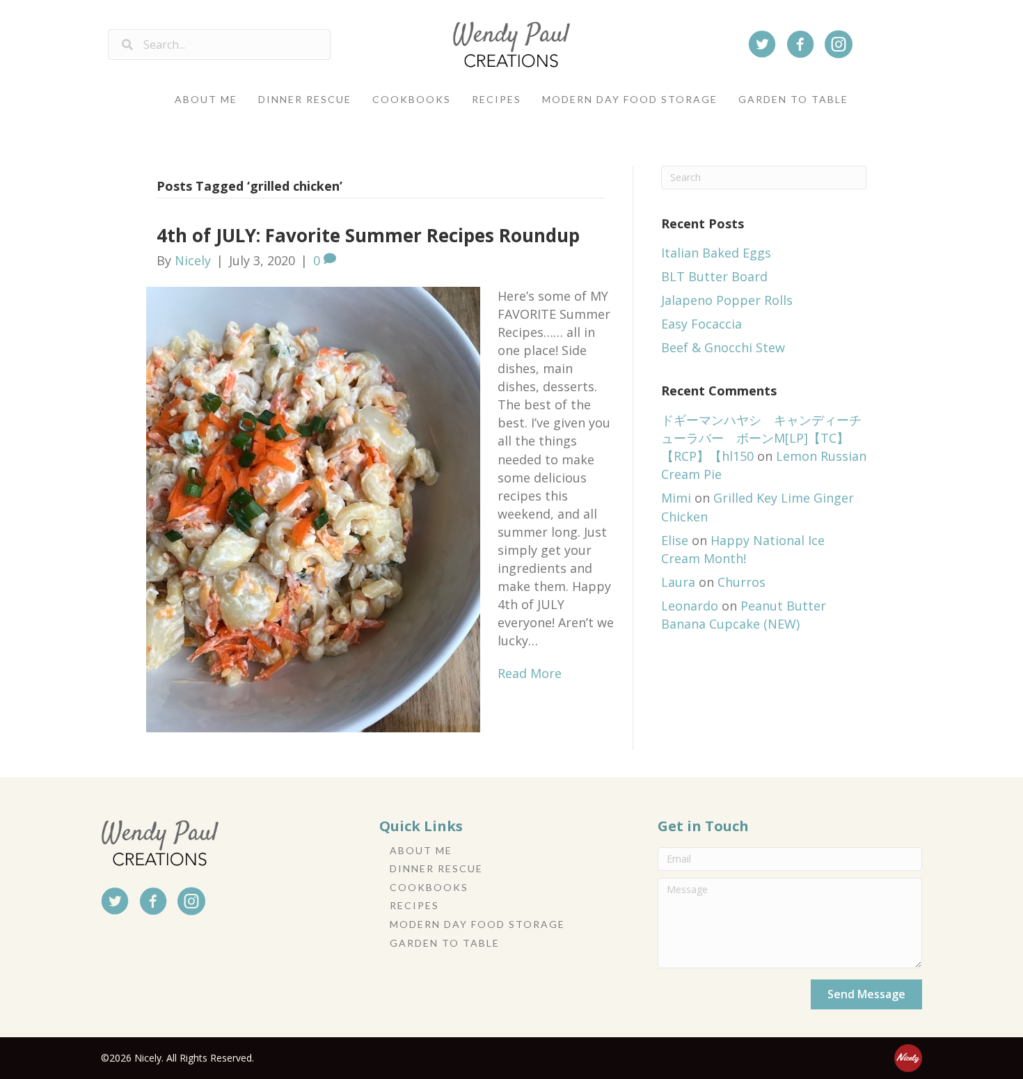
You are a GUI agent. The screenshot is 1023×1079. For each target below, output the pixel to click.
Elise (674, 540)
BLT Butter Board (714, 276)
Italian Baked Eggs (716, 252)
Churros (741, 582)
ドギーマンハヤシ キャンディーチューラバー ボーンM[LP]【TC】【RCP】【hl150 (761, 437)
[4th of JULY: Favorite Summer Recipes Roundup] (313, 508)
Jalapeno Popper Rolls (727, 300)
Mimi (676, 497)
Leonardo (689, 605)
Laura (678, 582)
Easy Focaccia (701, 323)
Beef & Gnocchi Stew (723, 347)
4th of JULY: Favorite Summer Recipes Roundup (368, 235)
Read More (530, 673)
